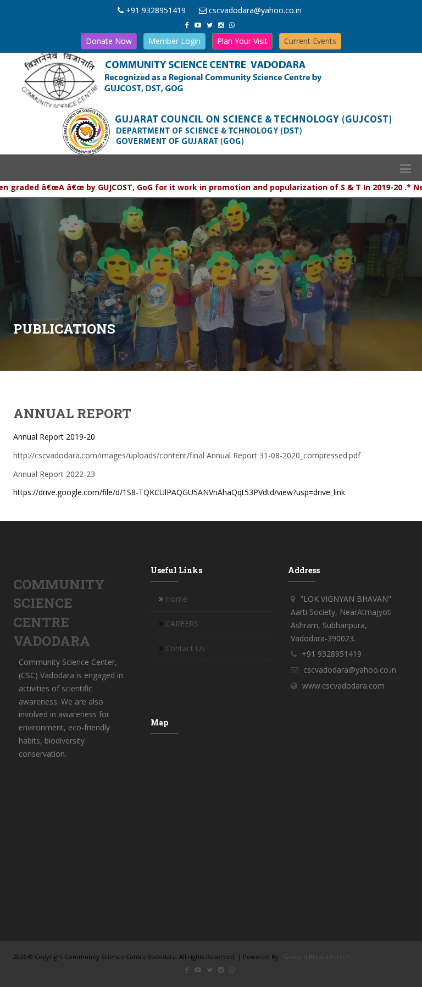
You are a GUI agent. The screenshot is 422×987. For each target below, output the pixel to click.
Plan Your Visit (242, 41)
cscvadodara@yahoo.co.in (255, 10)
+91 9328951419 (156, 10)
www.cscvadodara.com (343, 685)
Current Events (310, 41)
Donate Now (109, 41)
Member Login (174, 41)
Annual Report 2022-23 (54, 474)
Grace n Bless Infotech (317, 956)
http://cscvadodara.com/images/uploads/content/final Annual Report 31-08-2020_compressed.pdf (186, 455)
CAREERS (181, 623)
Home (176, 599)
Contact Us (185, 648)
